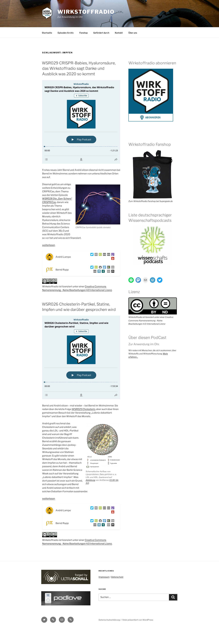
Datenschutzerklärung (109, 620)
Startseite (47, 32)
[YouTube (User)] (112, 259)
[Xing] (103, 272)
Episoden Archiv (66, 32)
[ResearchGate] (108, 268)
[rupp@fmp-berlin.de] (112, 268)
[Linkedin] (98, 272)
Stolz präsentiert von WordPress (137, 620)
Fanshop (83, 32)
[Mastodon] (104, 268)
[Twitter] (91, 255)
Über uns (132, 32)
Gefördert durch (101, 32)
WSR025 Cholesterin (83, 409)
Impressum (104, 577)
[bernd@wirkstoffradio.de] (108, 272)
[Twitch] (112, 255)
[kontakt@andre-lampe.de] (95, 255)
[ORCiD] (100, 255)
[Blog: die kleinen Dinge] (104, 255)
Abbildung (90, 480)
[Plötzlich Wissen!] (108, 255)
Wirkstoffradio (86, 11)
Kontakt (119, 32)
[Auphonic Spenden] (112, 272)
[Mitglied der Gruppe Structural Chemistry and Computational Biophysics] (94, 272)
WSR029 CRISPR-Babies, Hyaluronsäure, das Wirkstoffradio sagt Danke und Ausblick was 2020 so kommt (79, 68)
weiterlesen (48, 245)
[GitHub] (100, 268)
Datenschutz (117, 577)
